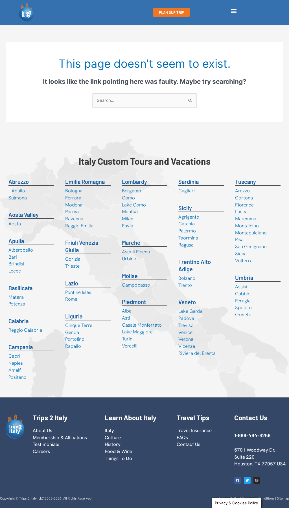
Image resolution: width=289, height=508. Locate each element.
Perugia (243, 301)
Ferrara (73, 198)
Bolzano (186, 278)
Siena (241, 253)
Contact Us (188, 444)
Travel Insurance (194, 430)
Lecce (14, 271)
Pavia (127, 226)
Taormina (188, 238)
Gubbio (243, 294)
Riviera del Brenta (197, 353)
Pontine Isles (78, 292)
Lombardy (134, 181)
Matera (16, 297)
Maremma (245, 218)
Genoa (72, 332)
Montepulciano (251, 233)
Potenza (16, 304)
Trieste (72, 266)
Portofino (74, 339)
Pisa (239, 239)
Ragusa (186, 245)
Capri (14, 356)
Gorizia (72, 259)
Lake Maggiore (137, 332)
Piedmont (134, 301)
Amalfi (14, 370)
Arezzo (242, 191)
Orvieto (243, 314)
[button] (233, 11)
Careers (41, 451)
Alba (127, 311)
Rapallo (73, 346)
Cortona (244, 198)
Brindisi (16, 264)
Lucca (241, 211)
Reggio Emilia (79, 226)
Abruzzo (18, 181)
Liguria (73, 316)
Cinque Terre (78, 325)
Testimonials (46, 444)
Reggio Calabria (25, 330)
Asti (126, 318)
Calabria (18, 321)
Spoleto (243, 307)
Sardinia (188, 181)
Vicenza (186, 346)
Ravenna (74, 218)
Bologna (73, 191)
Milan (127, 218)
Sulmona (17, 198)
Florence (244, 205)
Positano (17, 377)
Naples (15, 363)
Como (128, 198)
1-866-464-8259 (252, 435)
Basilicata (20, 288)
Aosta (14, 224)
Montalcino (247, 226)
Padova (186, 318)
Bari (12, 257)
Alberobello (20, 250)
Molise (130, 275)
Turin (127, 339)
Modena (73, 205)
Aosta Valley (23, 214)
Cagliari (186, 191)
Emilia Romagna (85, 181)
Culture (113, 437)
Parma (72, 211)
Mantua (130, 211)
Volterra (244, 261)
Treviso (186, 325)
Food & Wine (118, 451)
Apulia (16, 240)
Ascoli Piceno (136, 251)
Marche (131, 242)
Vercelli (129, 346)
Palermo (187, 231)
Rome (71, 299)
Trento (185, 285)
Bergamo (131, 191)
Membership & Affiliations (60, 437)
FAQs (182, 437)
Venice (185, 332)
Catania (186, 224)
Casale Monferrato (142, 325)
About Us (42, 430)
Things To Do (118, 458)
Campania (20, 347)
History (113, 444)
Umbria (244, 277)
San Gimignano (251, 246)
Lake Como (134, 205)
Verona (185, 339)
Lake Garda (190, 311)
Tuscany (245, 181)
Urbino (129, 259)
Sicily (185, 207)
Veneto (187, 302)
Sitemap (283, 498)
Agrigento (188, 217)
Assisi (241, 286)
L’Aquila (16, 191)
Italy (109, 430)
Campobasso (136, 285)
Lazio (71, 283)
